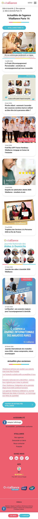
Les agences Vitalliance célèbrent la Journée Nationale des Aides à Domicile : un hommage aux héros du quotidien (18, 393)
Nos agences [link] (19, 437)
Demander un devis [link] (19, 440)
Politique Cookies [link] (19, 509)
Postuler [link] (19, 447)
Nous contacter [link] (19, 443)
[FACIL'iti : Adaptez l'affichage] (4, 508)
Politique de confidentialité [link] (25, 507)
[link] (11, 458)
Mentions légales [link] (9, 506)
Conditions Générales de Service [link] (24, 506)
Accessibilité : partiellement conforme (19, 427)
